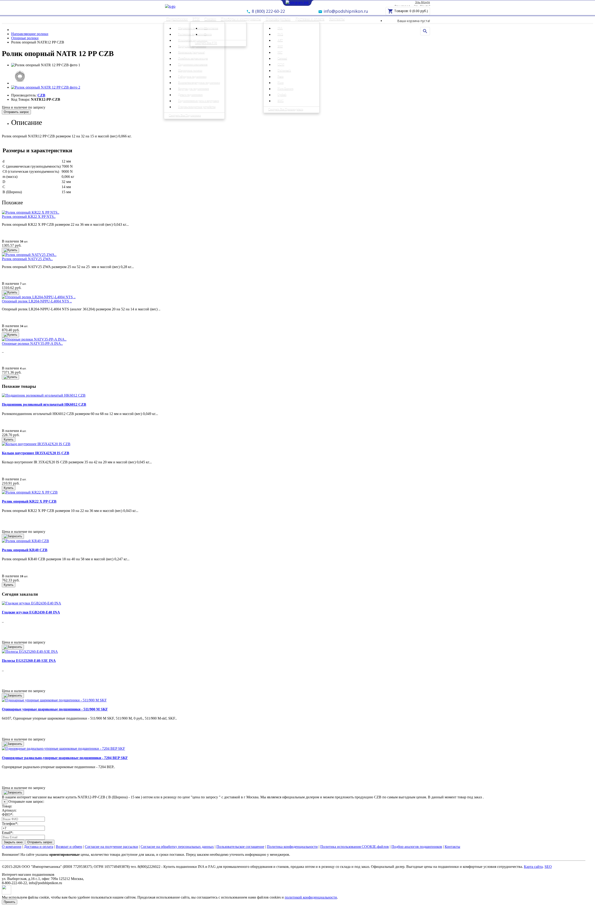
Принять (9, 902)
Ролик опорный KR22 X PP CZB (29, 501)
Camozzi (282, 58)
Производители (278, 19)
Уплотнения (211, 28)
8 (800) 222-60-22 (268, 11)
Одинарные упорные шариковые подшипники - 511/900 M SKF (55, 709)
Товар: (7, 806)
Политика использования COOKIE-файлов (354, 847)
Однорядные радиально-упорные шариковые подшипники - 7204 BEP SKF (65, 758)
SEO (548, 867)
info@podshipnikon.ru (345, 11)
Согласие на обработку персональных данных (177, 847)
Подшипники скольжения (193, 64)
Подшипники (177, 19)
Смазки (210, 19)
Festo (281, 77)
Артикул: (9, 810)
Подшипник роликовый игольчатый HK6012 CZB (44, 404)
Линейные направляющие (193, 58)
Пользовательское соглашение (240, 847)
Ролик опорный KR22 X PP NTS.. (29, 217)
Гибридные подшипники (192, 77)
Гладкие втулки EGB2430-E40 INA (31, 612)
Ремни (208, 34)
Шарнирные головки (190, 71)
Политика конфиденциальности (292, 847)
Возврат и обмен (69, 847)
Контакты (337, 19)
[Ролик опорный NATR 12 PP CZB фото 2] (45, 87)
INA (280, 28)
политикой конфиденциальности (311, 897)
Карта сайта (533, 867)
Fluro (281, 83)
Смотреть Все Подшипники (185, 115)
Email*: (7, 833)
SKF (280, 46)
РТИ (196, 19)
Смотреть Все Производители (285, 109)
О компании (11, 847)
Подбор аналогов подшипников (416, 847)
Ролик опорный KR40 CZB (24, 550)
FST (280, 52)
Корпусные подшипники (192, 46)
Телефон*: (10, 824)
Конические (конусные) (191, 52)
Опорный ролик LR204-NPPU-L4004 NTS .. (37, 301)
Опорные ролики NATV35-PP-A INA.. (32, 343)
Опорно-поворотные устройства (196, 107)
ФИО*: (7, 814)
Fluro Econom (285, 89)
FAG (280, 34)
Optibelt (282, 95)
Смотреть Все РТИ (206, 43)
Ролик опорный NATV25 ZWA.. (27, 259)
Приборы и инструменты (241, 19)
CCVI (281, 64)
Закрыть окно (13, 842)
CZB (41, 95)
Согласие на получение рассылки (111, 847)
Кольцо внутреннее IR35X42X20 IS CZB (35, 453)
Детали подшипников (190, 95)
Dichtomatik (284, 71)
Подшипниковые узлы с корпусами (198, 101)
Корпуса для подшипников (193, 89)
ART (280, 40)
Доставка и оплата (309, 19)
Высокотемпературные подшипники (199, 83)
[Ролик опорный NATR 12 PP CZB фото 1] (19, 83)
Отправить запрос (16, 112)
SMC (281, 101)
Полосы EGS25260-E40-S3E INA (29, 661)
